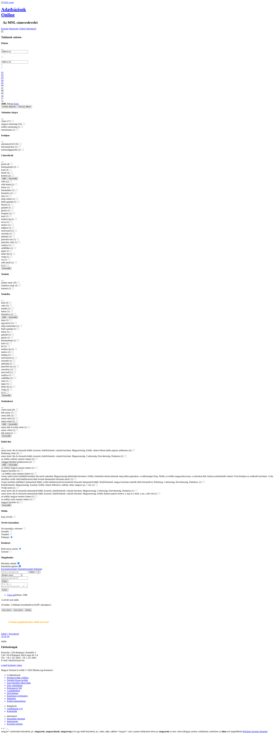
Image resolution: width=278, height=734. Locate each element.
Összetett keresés (25, 569)
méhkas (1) (6, 228)
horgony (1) (7, 213)
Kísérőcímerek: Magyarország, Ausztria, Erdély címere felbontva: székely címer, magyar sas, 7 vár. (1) (48, 485)
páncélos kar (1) (8, 239)
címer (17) (6, 121)
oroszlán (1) (7, 233)
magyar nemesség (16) (11, 124)
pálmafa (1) (6, 236)
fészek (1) (6, 204)
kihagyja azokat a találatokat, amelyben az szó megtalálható (210, 731)
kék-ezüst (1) (7, 433)
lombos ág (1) (7, 219)
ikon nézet (6, 610)
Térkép (22, 28)
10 (2, 636)
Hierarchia (14, 28)
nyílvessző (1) (7, 230)
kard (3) (5, 170)
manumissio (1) (8, 130)
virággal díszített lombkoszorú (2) (16, 462)
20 (5, 636)
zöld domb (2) (8, 184)
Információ (31, 28)
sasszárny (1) (7, 369)
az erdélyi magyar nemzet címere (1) (18, 468)
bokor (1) (5, 187)
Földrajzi (5, 537)
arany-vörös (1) (8, 430)
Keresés (4, 28)
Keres (32, 572)
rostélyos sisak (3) (9, 285)
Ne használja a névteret (12, 528)
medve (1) (6, 225)
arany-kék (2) (7, 415)
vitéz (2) (5, 181)
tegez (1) (5, 251)
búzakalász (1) (8, 190)
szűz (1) (5, 381)
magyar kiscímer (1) (10, 471)
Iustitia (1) (6, 308)
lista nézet (18, 610)
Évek (16, 104)
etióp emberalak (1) (10, 326)
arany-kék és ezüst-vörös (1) (14, 427)
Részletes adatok (9, 563)
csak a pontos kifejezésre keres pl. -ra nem (147, 731)
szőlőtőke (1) (7, 248)
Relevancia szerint (9, 549)
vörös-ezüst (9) (8, 410)
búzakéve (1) (7, 193)
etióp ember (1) (8, 199)
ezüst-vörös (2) (8, 418)
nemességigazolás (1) (11, 150)
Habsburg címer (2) (10, 453)
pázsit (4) (5, 164)
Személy (5, 531)
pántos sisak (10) (9, 282)
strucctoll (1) (7, 372)
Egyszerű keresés (9, 569)
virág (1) (5, 257)
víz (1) (4, 259)
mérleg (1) (6, 355)
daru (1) (5, 196)
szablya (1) (6, 245)
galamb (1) (6, 207)
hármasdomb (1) (9, 340)
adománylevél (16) (10, 144)
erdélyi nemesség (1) (11, 127)
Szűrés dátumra (9, 107)
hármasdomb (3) (9, 167)
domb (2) (5, 172)
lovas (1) (5, 222)
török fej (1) (7, 254)
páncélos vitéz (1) (9, 242)
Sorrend (5, 551)
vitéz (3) (5, 305)
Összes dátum (25, 107)
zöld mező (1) (7, 262)
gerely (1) (6, 210)
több (4, 178)
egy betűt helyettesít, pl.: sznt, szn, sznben (95, 731)
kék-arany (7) (7, 412)
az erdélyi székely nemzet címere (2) (18, 459)
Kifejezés (38, 569)
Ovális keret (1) (8, 488)
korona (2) (6, 175)
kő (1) (4, 346)
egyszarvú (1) (7, 323)
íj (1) (3, 265)
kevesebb (13, 178)
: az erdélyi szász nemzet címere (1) (17, 473)
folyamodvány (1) (9, 147)
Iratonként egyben (9, 566)
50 (8, 636)
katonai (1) (6, 288)
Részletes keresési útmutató (255, 731)
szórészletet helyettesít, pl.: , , (36, 731)
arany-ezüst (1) (8, 421)
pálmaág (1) (7, 363)
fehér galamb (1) (9, 202)
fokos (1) (5, 332)
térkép (28, 610)
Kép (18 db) (7, 517)
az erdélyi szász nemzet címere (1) (17, 499)
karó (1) (5, 216)
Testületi (5, 534)
